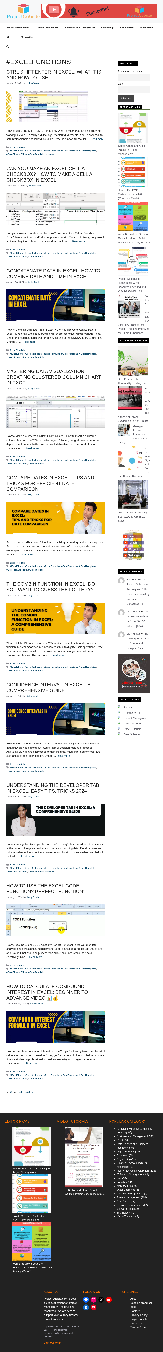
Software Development (130, 1205)
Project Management (17, 27)
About (133, 1298)
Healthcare (123, 1167)
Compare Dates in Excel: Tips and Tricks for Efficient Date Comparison (50, 483)
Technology (146, 27)
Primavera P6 (132, 712)
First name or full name (130, 71)
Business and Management (80, 27)
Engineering (127, 27)
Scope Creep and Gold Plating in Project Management (131, 149)
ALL (8, 37)
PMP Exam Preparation (130, 1193)
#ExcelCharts (16, 150)
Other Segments (126, 1189)
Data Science (132, 734)
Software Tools (125, 1209)
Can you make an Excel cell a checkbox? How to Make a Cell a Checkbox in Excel (49, 174)
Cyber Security (133, 723)
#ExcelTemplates (87, 150)
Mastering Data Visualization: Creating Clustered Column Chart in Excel (53, 377)
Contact (135, 1311)
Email (121, 83)
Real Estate (123, 1201)
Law (119, 1178)
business (49, 154)
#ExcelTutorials (36, 154)
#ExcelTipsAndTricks (16, 154)
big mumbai (133, 611)
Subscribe (27, 37)
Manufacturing (125, 1186)
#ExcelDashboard (34, 150)
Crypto (120, 1140)
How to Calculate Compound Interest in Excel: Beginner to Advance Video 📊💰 (47, 992)
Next (28, 1091)
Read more (97, 138)
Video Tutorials (125, 1216)
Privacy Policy (139, 1315)
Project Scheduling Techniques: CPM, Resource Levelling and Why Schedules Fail (138, 594)
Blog (133, 1306)
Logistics (122, 1182)
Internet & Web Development (133, 1170)
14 (21, 1091)
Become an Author (141, 1302)
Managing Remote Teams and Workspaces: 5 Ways (133, 434)
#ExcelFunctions (69, 150)
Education (122, 1155)
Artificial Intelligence (47, 27)
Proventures (134, 579)
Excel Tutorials (17, 147)
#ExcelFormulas (52, 150)
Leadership (107, 27)
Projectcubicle (138, 1319)
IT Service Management (130, 1174)
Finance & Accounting (129, 1163)
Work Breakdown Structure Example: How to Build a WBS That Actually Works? (134, 238)
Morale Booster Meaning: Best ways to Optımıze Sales (133, 516)
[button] (7, 47)
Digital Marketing (126, 1151)
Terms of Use (138, 1327)
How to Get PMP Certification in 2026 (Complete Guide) (130, 194)
